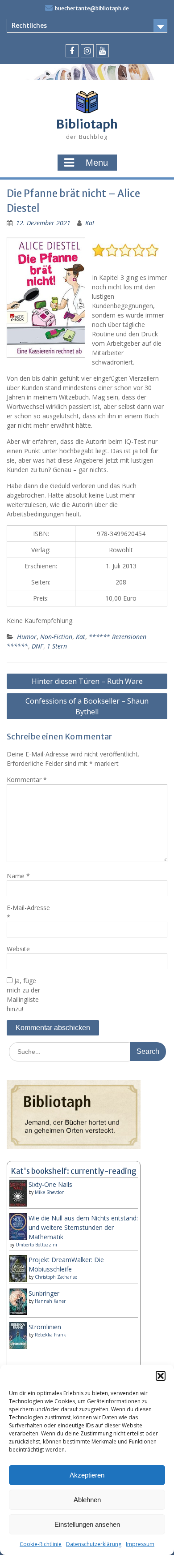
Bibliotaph (87, 124)
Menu (97, 163)
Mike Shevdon (50, 1192)
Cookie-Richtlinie (41, 1544)
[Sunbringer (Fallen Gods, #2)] (18, 1312)
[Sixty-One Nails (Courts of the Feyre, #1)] (18, 1205)
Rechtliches (29, 25)
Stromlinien (45, 1327)
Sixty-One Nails (50, 1184)
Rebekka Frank (50, 1335)
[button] (160, 1375)
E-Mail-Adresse (28, 912)
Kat (90, 223)
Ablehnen (87, 1499)
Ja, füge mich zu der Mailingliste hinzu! (23, 994)
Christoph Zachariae (56, 1277)
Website (18, 949)
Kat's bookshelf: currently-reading (74, 1171)
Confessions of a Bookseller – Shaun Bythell (87, 706)
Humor (27, 636)
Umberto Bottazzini (36, 1244)
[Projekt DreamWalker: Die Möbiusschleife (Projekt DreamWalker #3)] (18, 1280)
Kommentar (27, 779)
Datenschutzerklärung (93, 1544)
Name (18, 876)
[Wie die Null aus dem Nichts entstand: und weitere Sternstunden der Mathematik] (18, 1238)
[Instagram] (87, 50)
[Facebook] (72, 50)
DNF (37, 646)
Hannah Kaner (50, 1301)
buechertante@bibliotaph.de (92, 8)
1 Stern (57, 646)
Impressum (140, 1544)
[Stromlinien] (18, 1346)
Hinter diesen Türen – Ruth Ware (87, 681)
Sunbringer (44, 1293)
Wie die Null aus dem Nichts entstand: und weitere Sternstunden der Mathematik (83, 1227)
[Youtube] (102, 50)
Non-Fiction (56, 636)
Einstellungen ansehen (87, 1524)
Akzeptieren (87, 1475)
